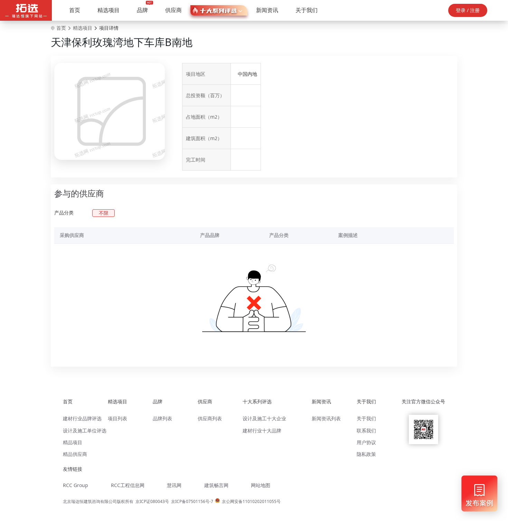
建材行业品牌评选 (82, 418)
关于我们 (306, 10)
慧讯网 (174, 485)
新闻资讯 (267, 10)
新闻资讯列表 (326, 418)
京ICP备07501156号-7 (192, 501)
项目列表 (117, 418)
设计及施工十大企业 (264, 418)
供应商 (173, 10)
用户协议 (366, 442)
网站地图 (260, 485)
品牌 (142, 10)
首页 (74, 10)
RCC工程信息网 (127, 485)
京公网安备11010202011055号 (251, 501)
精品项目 (72, 442)
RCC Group (75, 485)
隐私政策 (366, 454)
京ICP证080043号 (152, 501)
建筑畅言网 (216, 485)
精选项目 (108, 10)
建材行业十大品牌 (262, 430)
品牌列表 (162, 418)
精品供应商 (75, 454)
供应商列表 (210, 418)
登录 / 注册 (468, 10)
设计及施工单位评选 (84, 430)
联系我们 (366, 430)
